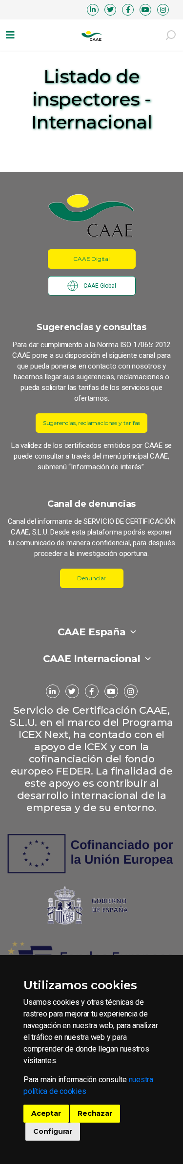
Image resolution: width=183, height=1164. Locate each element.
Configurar (52, 1131)
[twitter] (110, 10)
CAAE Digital (91, 258)
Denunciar (91, 578)
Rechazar (95, 1113)
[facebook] (128, 10)
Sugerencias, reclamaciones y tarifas (92, 422)
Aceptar (46, 1113)
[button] (12, 35)
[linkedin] (93, 10)
